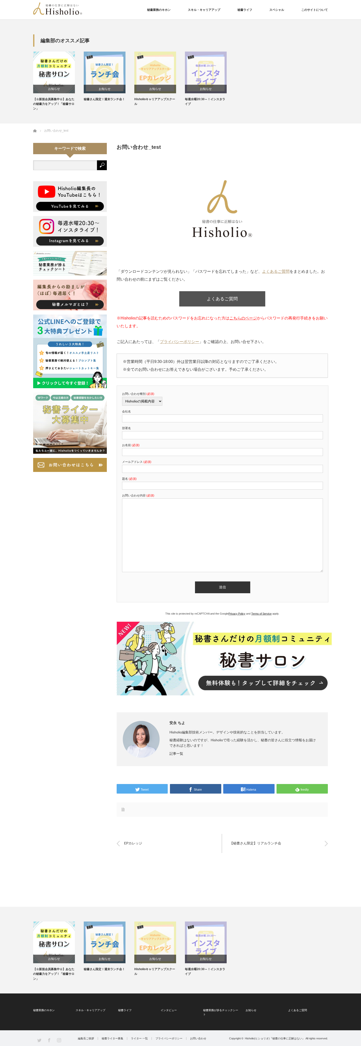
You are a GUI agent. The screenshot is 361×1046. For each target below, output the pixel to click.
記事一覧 (176, 754)
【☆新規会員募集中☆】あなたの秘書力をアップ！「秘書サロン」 (53, 103)
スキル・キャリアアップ (204, 10)
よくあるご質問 (276, 271)
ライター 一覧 (139, 1038)
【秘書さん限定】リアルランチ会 (255, 843)
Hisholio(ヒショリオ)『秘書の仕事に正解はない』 (275, 1038)
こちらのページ (243, 318)
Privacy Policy (236, 613)
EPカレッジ (133, 843)
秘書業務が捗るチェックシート (220, 1012)
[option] (58, 81)
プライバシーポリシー (179, 342)
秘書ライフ (244, 10)
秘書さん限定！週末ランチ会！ (104, 99)
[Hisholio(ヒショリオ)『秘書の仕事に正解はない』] (57, 8)
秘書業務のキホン (159, 10)
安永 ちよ (177, 723)
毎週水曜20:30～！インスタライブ (205, 101)
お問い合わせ (198, 1038)
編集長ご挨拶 (86, 1038)
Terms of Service (261, 613)
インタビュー (169, 1010)
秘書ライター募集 (112, 1038)
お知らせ (54, 89)
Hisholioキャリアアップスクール (154, 101)
